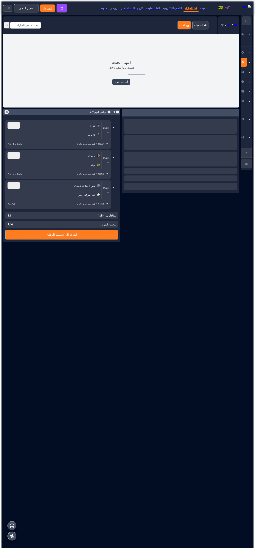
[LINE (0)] (235, 25)
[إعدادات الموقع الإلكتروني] (7, 8)
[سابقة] (236, 111)
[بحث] (7, 25)
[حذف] (125, 112)
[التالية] (226, 111)
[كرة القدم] (229, 25)
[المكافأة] (62, 8)
